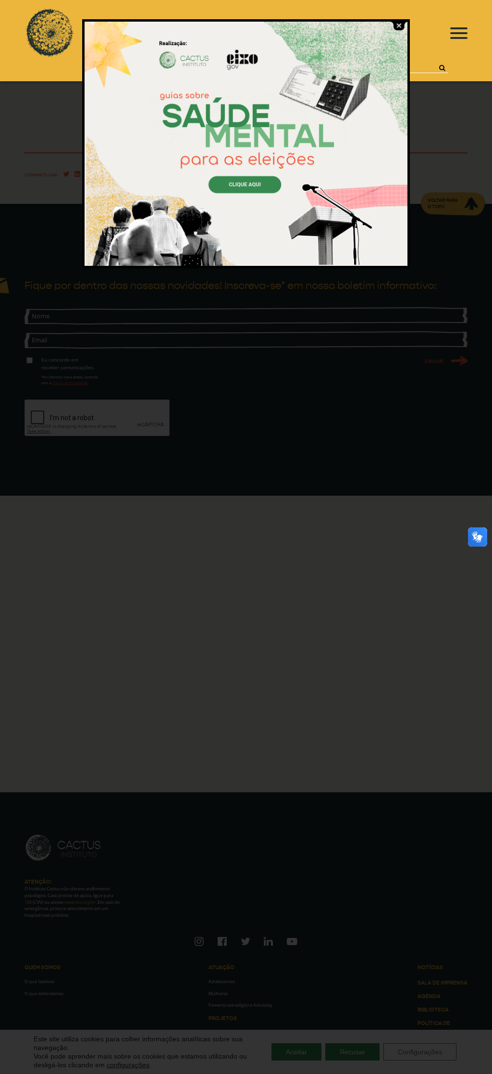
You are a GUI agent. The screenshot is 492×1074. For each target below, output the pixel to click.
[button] (442, 67)
